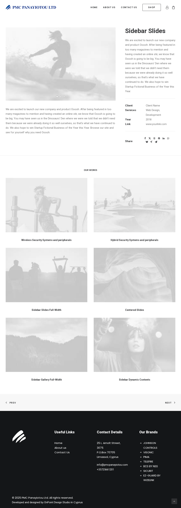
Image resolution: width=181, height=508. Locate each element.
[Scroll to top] (174, 501)
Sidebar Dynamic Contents (134, 379)
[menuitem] (94, 7)
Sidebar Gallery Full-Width (46, 379)
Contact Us (62, 452)
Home (93, 7)
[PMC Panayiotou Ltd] (31, 7)
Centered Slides (134, 310)
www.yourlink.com (156, 124)
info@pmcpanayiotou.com (112, 464)
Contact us (129, 7)
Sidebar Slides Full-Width (46, 310)
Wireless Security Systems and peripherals (46, 240)
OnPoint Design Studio (57, 502)
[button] (57, 96)
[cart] (172, 7)
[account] (167, 7)
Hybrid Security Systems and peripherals (134, 240)
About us (109, 7)
